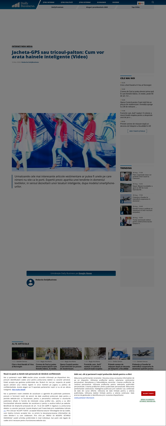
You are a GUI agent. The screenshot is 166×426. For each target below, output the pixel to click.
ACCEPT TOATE (148, 393)
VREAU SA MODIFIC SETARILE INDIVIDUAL (147, 400)
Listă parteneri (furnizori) (84, 398)
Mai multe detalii (18, 390)
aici (5, 411)
